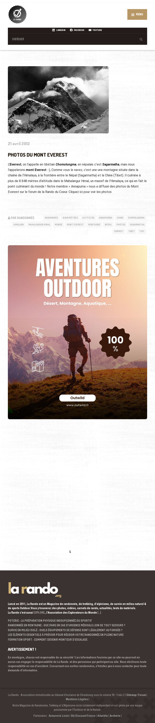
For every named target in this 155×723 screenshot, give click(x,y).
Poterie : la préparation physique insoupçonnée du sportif (50, 620)
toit (142, 231)
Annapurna (105, 217)
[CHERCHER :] (77, 39)
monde (58, 224)
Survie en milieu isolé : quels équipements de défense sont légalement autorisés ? (65, 630)
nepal (108, 224)
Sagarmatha (137, 224)
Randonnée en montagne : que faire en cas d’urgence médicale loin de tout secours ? (66, 625)
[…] (99, 612)
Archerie (115, 715)
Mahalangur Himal (39, 224)
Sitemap (131, 695)
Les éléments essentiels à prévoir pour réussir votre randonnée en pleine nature (66, 634)
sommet (119, 231)
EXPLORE (39, 612)
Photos (120, 224)
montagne (94, 224)
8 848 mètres (70, 217)
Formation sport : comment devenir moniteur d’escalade (47, 639)
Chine (120, 217)
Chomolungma (136, 217)
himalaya (19, 224)
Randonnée (51, 217)
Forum (142, 695)
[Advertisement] (38, 492)
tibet (131, 231)
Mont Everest (75, 224)
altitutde (88, 217)
